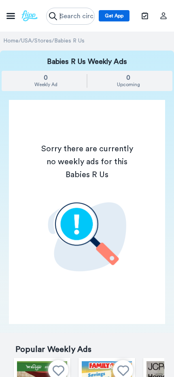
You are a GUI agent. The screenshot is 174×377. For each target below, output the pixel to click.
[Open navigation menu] (22, 16)
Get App (114, 15)
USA (26, 41)
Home (11, 41)
